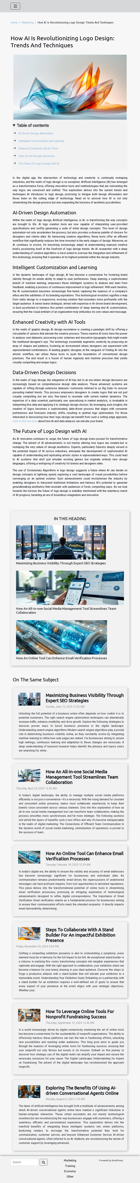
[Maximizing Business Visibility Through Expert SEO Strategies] (61, 542)
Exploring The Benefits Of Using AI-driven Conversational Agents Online (82, 1090)
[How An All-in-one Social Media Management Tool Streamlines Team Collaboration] (70, 587)
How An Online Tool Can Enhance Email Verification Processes (61, 658)
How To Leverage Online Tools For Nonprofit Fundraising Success (80, 1014)
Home (14, 22)
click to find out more (25, 421)
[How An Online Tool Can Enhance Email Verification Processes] (61, 637)
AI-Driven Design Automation (35, 133)
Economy (70, 1171)
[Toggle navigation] (15, 6)
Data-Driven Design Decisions (36, 156)
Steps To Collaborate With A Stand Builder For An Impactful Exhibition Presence (80, 935)
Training (70, 1165)
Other (70, 1176)
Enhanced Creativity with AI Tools (38, 148)
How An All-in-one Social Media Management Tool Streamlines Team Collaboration (82, 777)
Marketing (28, 22)
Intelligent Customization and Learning (41, 141)
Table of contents (33, 125)
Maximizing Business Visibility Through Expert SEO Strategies (61, 563)
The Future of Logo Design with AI (38, 163)
